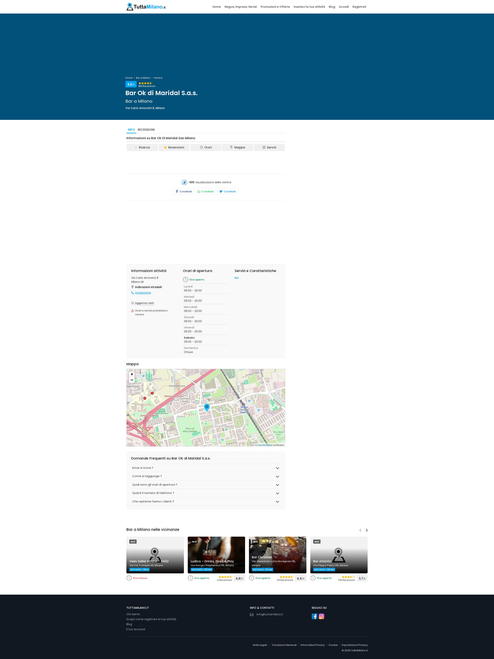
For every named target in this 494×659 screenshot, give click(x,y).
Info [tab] (131, 130)
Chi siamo (133, 614)
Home (216, 7)
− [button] (132, 380)
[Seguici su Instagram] (321, 616)
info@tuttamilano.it (270, 614)
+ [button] (132, 374)
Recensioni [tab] (146, 130)
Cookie (333, 645)
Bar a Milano (143, 77)
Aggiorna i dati (144, 303)
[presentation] (360, 530)
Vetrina (158, 77)
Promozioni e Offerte (275, 7)
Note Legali (260, 645)
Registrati (359, 7)
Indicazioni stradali (148, 287)
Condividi (185, 191)
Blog (332, 7)
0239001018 (143, 293)
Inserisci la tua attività (309, 7)
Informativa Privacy (313, 645)
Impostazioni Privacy (355, 645)
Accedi (344, 7)
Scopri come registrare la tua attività (151, 619)
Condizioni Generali (284, 645)
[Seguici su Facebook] (314, 616)
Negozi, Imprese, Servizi (241, 7)
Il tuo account (135, 629)
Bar (237, 278)
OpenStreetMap (264, 444)
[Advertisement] (206, 162)
